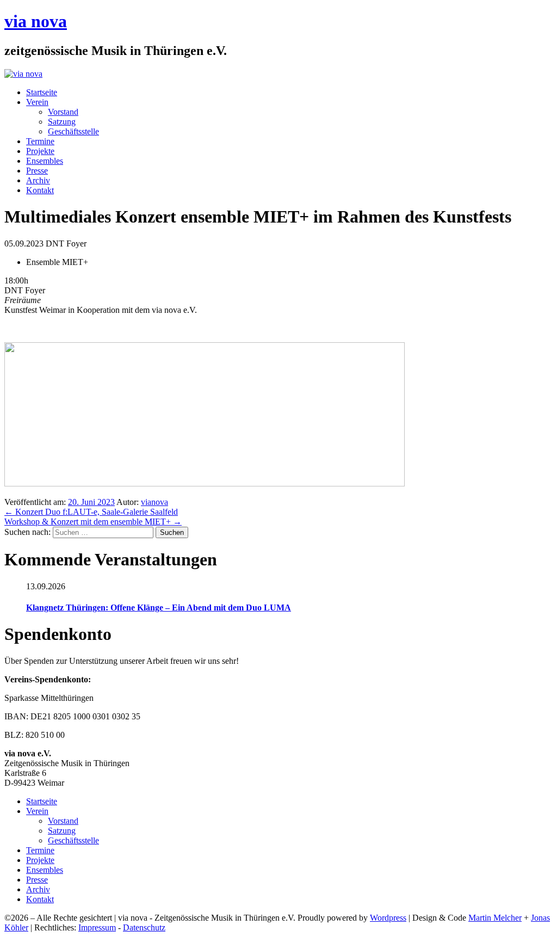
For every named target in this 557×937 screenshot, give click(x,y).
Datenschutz (144, 927)
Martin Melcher (495, 917)
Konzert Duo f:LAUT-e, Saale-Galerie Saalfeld (91, 511)
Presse (37, 170)
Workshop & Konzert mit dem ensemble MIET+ (93, 521)
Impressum (97, 927)
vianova (154, 502)
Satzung (62, 121)
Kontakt (40, 190)
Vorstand (63, 111)
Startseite (41, 92)
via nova (35, 21)
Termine (40, 141)
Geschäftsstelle (73, 131)
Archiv (38, 180)
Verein (37, 102)
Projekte (40, 151)
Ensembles (44, 160)
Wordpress (388, 917)
